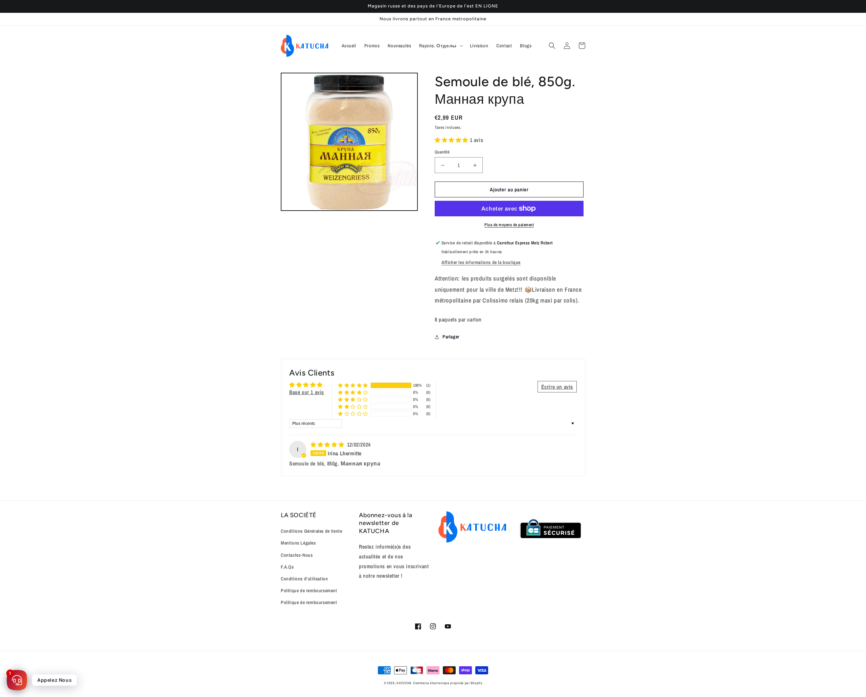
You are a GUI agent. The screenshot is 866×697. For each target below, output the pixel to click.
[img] (328, 444)
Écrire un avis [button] (557, 386)
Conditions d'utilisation (304, 579)
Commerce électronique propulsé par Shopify (447, 683)
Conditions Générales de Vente (311, 531)
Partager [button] (450, 337)
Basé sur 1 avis (306, 392)
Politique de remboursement (309, 590)
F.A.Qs (287, 567)
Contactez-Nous (297, 555)
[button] (440, 46)
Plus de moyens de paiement (509, 224)
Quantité (442, 152)
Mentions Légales (298, 543)
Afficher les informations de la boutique (481, 262)
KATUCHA (404, 683)
